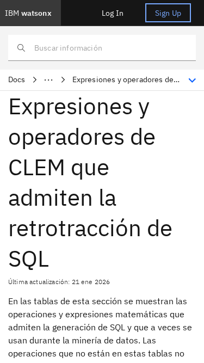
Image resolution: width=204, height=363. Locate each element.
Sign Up (168, 13)
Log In (112, 13)
